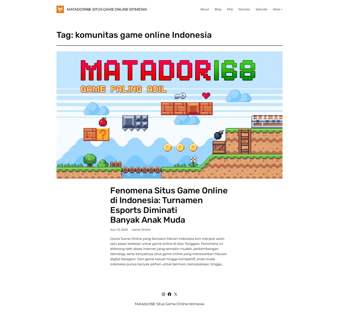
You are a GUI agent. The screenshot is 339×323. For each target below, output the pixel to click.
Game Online (141, 229)
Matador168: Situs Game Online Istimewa (107, 9)
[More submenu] (281, 9)
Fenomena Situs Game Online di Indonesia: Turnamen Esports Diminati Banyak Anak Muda (169, 205)
